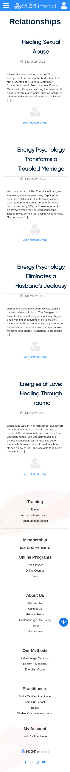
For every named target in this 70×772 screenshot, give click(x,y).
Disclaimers (35, 631)
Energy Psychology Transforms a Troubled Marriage (41, 159)
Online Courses (35, 570)
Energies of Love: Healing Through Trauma (41, 393)
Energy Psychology (35, 663)
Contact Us (35, 608)
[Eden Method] (35, 5)
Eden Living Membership (35, 547)
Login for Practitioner (35, 736)
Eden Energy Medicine (35, 658)
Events (35, 509)
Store (35, 576)
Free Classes (35, 564)
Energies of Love (35, 669)
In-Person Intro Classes (35, 515)
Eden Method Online (35, 122)
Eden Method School (35, 520)
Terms (35, 625)
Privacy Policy (35, 614)
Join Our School (35, 702)
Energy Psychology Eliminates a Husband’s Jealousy (41, 276)
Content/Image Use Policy (35, 620)
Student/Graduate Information (35, 713)
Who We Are (35, 603)
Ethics (35, 707)
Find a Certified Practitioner (35, 696)
